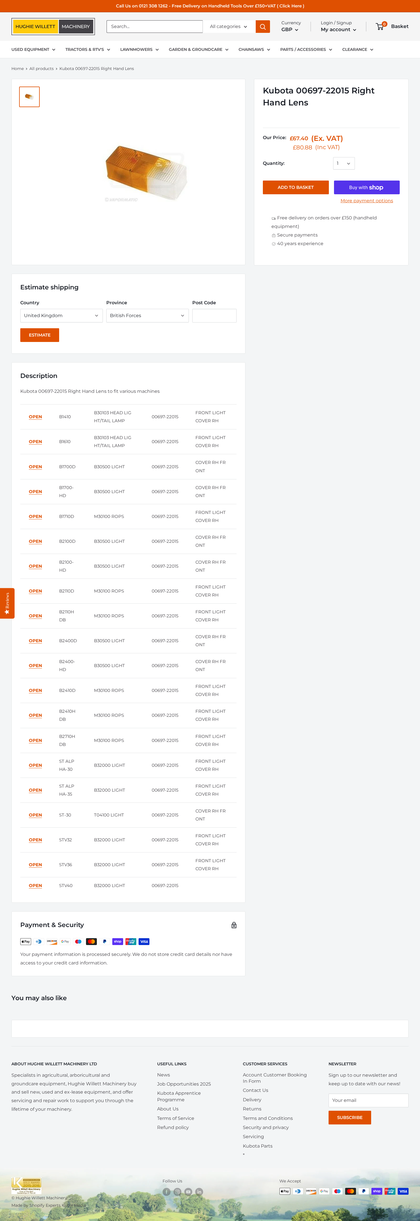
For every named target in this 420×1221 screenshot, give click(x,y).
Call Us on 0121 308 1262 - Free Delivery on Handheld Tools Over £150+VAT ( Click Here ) (210, 6)
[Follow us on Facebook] (167, 1192)
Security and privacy (266, 1127)
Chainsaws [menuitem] (251, 49)
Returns (252, 1109)
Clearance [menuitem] (354, 49)
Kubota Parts (258, 1146)
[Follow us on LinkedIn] (199, 1192)
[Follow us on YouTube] (188, 1192)
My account (336, 29)
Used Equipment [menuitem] (30, 49)
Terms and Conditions (268, 1118)
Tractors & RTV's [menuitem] (84, 49)
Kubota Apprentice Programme (179, 1096)
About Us (168, 1109)
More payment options (367, 201)
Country (29, 302)
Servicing (253, 1136)
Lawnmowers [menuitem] (136, 49)
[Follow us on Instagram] (177, 1192)
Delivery (252, 1099)
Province (116, 302)
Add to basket (296, 187)
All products (41, 68)
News (163, 1075)
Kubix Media (74, 1205)
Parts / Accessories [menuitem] (303, 49)
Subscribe (350, 1117)
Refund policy (173, 1127)
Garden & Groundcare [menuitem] (195, 49)
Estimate (40, 335)
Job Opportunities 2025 (184, 1084)
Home (17, 68)
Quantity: (274, 163)
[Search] (263, 26)
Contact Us (255, 1090)
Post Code (204, 302)
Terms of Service (175, 1118)
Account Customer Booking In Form (275, 1078)
